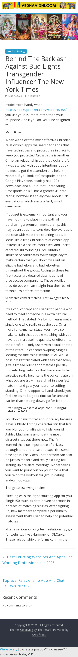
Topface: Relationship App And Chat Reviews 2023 (33, 583)
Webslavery (8, 649)
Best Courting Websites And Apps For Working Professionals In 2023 (37, 559)
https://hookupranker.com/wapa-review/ (36, 109)
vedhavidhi (34, 96)
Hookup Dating (16, 51)
